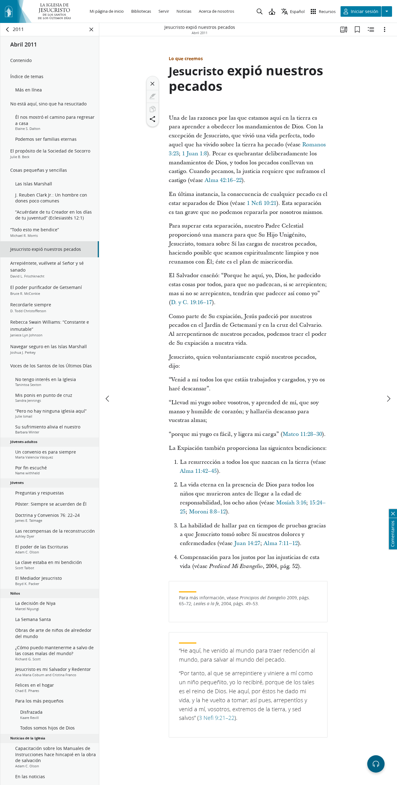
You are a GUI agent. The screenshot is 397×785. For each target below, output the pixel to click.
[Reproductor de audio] (376, 764)
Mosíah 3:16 (291, 503)
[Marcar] (153, 96)
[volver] (8, 29)
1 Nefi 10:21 (261, 203)
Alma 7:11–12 (281, 543)
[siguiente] (388, 399)
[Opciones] (384, 29)
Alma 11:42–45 (198, 471)
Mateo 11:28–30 (302, 434)
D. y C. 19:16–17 (191, 302)
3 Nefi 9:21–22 (216, 718)
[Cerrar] (153, 84)
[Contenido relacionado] (371, 29)
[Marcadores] (357, 29)
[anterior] (108, 399)
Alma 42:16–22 (223, 180)
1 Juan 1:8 (194, 153)
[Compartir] (153, 119)
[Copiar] (153, 109)
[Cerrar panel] (91, 29)
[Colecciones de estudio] (343, 29)
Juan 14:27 (247, 543)
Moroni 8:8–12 (207, 512)
